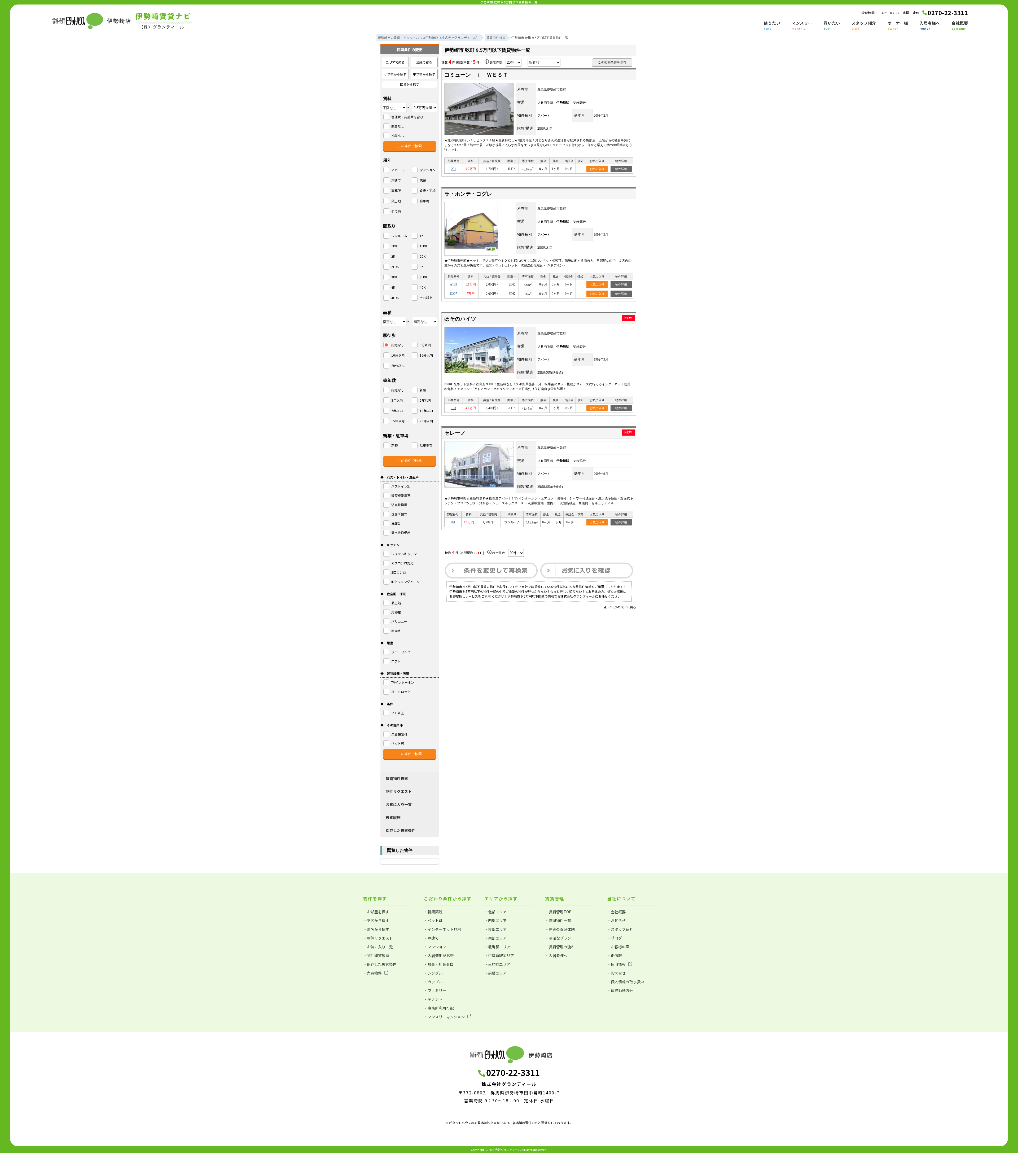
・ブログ (614, 938)
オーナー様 (898, 25)
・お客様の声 (618, 946)
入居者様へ (929, 25)
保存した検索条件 (400, 830)
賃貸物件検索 (397, 778)
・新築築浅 (433, 911)
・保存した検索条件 (380, 964)
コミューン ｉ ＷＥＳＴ (476, 75)
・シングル (433, 973)
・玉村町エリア (497, 964)
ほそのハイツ (460, 319)
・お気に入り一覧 (378, 946)
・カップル (433, 981)
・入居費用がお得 (439, 955)
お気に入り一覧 (399, 804)
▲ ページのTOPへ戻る (620, 607)
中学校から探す (424, 74)
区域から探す (409, 84)
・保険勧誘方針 (620, 990)
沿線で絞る (424, 62)
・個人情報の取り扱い (625, 981)
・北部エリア (495, 911)
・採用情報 (616, 964)
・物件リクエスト (378, 938)
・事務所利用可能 (439, 1008)
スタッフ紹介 (864, 25)
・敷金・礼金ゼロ (439, 964)
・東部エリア (495, 929)
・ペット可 (433, 920)
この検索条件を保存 (612, 62)
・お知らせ (616, 920)
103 (453, 408)
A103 (453, 284)
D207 (453, 294)
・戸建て (431, 938)
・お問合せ (616, 973)
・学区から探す (376, 920)
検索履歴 (393, 817)
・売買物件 (372, 973)
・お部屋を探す (376, 911)
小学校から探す (395, 74)
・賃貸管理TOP (558, 911)
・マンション (435, 946)
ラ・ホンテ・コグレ (468, 194)
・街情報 (614, 955)
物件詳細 (621, 168)
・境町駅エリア (497, 946)
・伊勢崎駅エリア (499, 955)
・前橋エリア (495, 973)
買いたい (832, 25)
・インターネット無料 (442, 929)
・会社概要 (616, 911)
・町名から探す (376, 929)
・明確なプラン (558, 938)
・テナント (433, 999)
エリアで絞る (395, 62)
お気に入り (597, 168)
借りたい (772, 25)
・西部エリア (495, 920)
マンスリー (802, 25)
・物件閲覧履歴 (376, 955)
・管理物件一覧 (558, 920)
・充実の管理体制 (560, 929)
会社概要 (959, 25)
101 (452, 522)
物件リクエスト (399, 791)
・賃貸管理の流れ (560, 946)
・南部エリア (495, 938)
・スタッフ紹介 (620, 929)
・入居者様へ (556, 955)
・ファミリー (435, 990)
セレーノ (455, 433)
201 (453, 169)
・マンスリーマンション (444, 1016)
